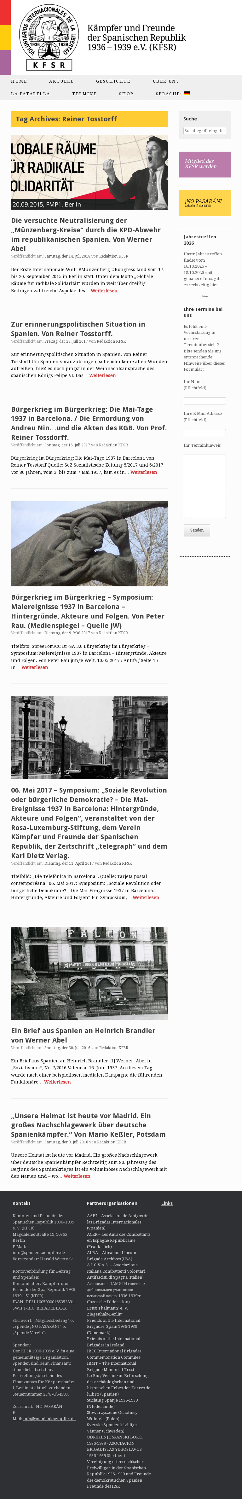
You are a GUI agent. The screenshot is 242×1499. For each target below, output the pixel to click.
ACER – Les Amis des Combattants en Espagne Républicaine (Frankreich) (118, 1240)
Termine (84, 93)
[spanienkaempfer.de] (112, 37)
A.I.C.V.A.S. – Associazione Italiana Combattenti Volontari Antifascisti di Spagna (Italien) (116, 1271)
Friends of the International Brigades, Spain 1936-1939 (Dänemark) (113, 1326)
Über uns (166, 81)
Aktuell (61, 81)
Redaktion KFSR (113, 256)
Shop (126, 93)
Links (167, 1203)
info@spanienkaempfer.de (49, 1418)
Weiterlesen (104, 290)
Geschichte (113, 81)
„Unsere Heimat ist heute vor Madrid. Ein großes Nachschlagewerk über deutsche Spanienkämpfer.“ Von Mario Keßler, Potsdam (88, 1125)
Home (19, 81)
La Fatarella (30, 93)
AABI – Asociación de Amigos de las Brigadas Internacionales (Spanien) (117, 1221)
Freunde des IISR (103, 1486)
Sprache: (170, 93)
